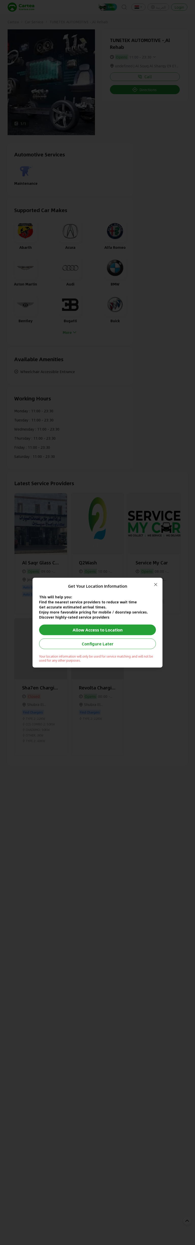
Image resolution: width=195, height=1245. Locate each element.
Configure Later (97, 643)
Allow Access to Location (98, 629)
